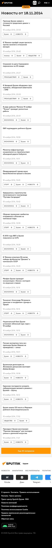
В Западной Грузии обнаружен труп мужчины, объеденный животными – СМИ (17, 87)
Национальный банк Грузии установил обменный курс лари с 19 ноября (16, 324)
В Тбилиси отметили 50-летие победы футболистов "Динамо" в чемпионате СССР (16, 259)
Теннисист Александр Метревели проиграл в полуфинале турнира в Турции (17, 302)
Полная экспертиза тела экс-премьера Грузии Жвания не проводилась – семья (15, 345)
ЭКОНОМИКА (9, 120)
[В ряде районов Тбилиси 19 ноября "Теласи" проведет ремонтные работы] (41, 107)
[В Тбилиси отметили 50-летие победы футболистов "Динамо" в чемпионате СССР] (41, 257)
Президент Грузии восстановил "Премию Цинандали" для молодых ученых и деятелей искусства (17, 431)
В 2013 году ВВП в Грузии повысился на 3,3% (13, 237)
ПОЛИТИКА (47, 470)
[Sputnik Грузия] (7, 4)
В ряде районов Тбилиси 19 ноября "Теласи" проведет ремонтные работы (17, 109)
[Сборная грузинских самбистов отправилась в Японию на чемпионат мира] (41, 214)
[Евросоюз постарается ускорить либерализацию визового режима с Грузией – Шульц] (41, 386)
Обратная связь (7, 519)
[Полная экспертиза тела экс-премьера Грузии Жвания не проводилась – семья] (41, 343)
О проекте (5, 492)
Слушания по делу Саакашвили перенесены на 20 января (16, 65)
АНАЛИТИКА (17, 470)
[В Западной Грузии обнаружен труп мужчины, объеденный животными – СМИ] (41, 85)
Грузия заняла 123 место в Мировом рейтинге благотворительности (17, 408)
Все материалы (32, 470)
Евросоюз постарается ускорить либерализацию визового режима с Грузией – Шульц (17, 388)
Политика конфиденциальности (14, 506)
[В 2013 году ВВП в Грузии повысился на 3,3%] (41, 236)
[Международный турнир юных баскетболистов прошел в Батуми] (41, 171)
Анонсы (7, 56)
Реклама (4, 496)
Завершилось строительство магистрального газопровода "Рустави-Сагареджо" (15, 195)
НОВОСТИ (19, 34)
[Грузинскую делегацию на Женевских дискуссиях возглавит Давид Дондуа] (41, 365)
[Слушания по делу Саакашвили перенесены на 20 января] (41, 64)
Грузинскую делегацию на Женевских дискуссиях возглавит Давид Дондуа (16, 367)
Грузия (6, 34)
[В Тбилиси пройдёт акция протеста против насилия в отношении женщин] (41, 42)
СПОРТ (6, 184)
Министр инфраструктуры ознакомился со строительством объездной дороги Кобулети (16, 152)
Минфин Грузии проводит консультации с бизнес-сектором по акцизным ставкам (16, 281)
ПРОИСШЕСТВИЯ (10, 77)
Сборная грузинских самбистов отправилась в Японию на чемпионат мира (16, 216)
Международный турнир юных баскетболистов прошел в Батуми (17, 172)
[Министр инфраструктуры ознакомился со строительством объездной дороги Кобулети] (41, 150)
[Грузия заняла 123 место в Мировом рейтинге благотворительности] (41, 408)
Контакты (14, 492)
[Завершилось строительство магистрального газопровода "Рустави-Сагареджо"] (41, 193)
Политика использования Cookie (14, 509)
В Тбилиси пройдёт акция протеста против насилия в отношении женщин (17, 44)
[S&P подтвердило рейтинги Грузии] (41, 128)
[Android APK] (9, 526)
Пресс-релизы (15, 496)
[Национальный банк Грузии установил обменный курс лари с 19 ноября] (41, 322)
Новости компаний (9, 502)
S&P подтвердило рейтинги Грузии (17, 128)
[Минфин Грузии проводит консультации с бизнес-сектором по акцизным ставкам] (41, 279)
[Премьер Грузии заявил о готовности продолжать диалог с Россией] (41, 21)
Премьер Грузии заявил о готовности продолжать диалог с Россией (16, 23)
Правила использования (29, 492)
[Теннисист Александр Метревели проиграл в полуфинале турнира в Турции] (41, 300)
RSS (27, 499)
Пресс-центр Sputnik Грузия (12, 499)
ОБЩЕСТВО (32, 56)
